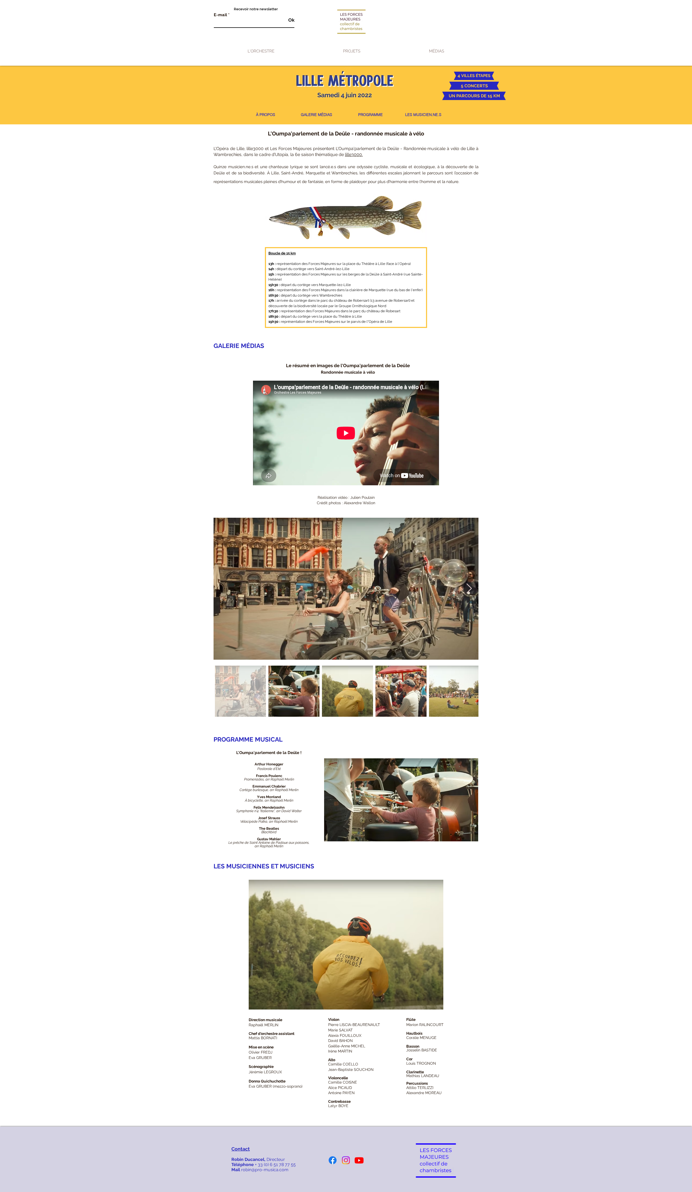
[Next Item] (469, 588)
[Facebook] (332, 1160)
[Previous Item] (223, 588)
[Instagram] (346, 1160)
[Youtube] (359, 1160)
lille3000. (354, 154)
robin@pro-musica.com (264, 1169)
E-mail (220, 15)
